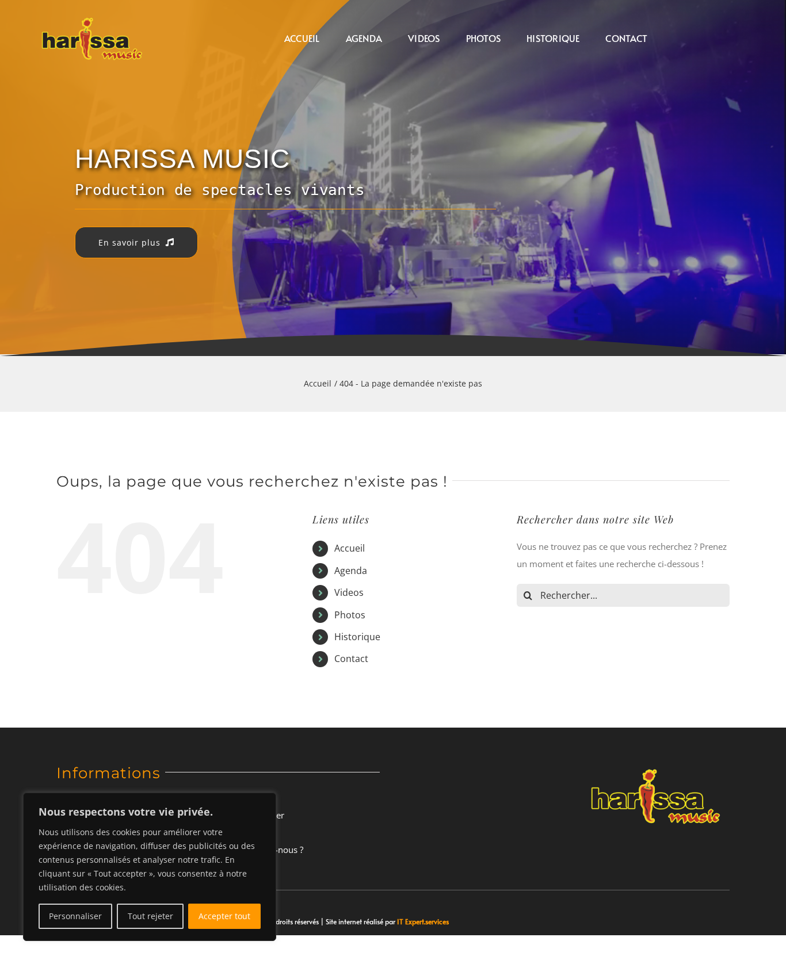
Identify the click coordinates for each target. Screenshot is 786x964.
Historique (357, 636)
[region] (149, 867)
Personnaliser (75, 916)
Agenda (350, 570)
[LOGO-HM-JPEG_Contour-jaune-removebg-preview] (656, 765)
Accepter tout (224, 916)
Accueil (349, 548)
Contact (351, 658)
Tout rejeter (150, 916)
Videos (349, 592)
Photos (349, 615)
